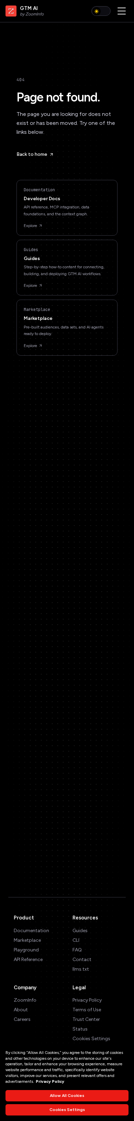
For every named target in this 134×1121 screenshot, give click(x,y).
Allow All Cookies (67, 1095)
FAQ (77, 950)
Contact (81, 959)
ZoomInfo (25, 1000)
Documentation (31, 931)
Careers (22, 1019)
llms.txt (80, 969)
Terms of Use (86, 1010)
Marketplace (27, 940)
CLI (75, 940)
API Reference (28, 959)
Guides (80, 931)
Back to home (31, 154)
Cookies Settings (91, 1039)
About (21, 1010)
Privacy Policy (87, 1000)
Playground (26, 950)
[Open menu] (122, 11)
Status (80, 1029)
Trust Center (86, 1019)
